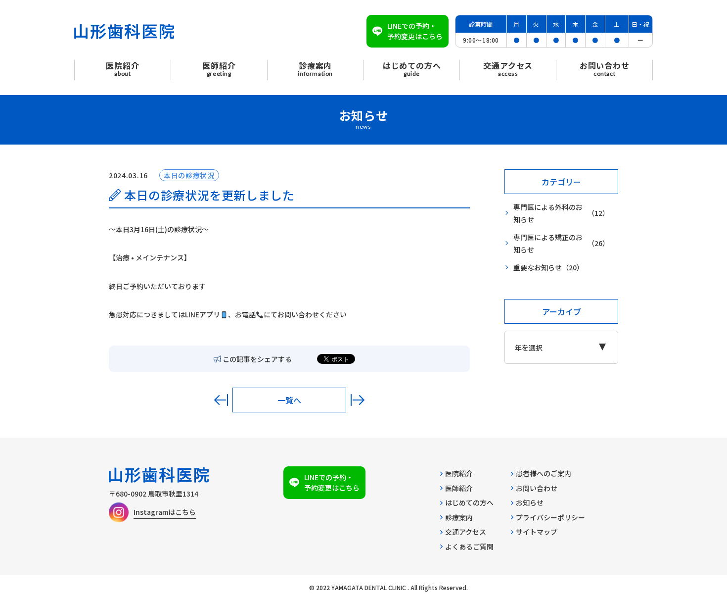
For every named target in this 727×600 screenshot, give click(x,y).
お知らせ (530, 502)
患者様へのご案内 (543, 473)
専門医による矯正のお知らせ (561, 243)
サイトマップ (536, 532)
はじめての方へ (469, 502)
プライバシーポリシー (550, 517)
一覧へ (289, 400)
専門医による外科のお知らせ (561, 213)
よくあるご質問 (469, 546)
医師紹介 (459, 488)
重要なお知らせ (548, 267)
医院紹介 (459, 473)
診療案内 (459, 517)
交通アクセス (465, 532)
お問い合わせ (536, 488)
